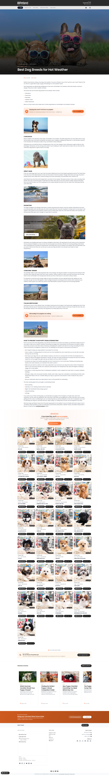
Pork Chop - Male (61, 502)
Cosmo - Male (79, 474)
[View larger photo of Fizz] (52, 483)
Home (18, 64)
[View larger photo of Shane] (52, 429)
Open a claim (87, 736)
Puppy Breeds (53, 7)
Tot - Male (22, 529)
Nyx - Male (41, 584)
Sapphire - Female (61, 529)
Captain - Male (60, 474)
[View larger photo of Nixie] (90, 511)
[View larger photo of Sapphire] (71, 511)
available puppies (40, 406)
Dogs (25, 66)
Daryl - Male (59, 447)
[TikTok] (24, 763)
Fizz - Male (41, 502)
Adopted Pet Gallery (44, 7)
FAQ (50, 736)
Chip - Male (59, 611)
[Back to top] (90, 725)
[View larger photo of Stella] (52, 456)
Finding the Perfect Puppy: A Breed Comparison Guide (47, 688)
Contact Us (51, 739)
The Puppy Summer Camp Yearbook (91, 687)
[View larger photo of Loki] (71, 538)
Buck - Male (41, 611)
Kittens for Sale (52, 734)
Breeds (22, 66)
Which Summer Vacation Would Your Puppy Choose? (27, 688)
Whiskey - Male (23, 474)
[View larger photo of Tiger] (90, 565)
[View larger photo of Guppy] (52, 538)
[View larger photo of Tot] (34, 511)
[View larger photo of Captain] (71, 456)
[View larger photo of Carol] (34, 429)
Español (51, 740)
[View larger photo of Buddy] (34, 483)
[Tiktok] (83, 741)
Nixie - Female (78, 529)
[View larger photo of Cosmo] (90, 456)
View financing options (75, 717)
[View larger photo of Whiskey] (34, 456)
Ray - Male (22, 556)
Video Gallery (35, 7)
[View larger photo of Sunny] (52, 511)
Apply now (87, 717)
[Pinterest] (29, 763)
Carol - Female (23, 447)
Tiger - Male (78, 584)
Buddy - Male (23, 502)
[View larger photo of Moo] (34, 593)
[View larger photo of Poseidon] (71, 565)
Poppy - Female (79, 611)
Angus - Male (22, 584)
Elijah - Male (22, 638)
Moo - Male (22, 611)
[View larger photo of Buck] (52, 593)
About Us (51, 737)
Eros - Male (78, 556)
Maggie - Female (79, 447)
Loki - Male (59, 556)
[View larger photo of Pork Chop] (71, 483)
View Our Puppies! (31, 234)
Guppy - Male (41, 556)
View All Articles (86, 665)
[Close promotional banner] (83, 217)
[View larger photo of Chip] (71, 593)
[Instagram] (22, 763)
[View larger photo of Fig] (90, 483)
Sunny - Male (41, 529)
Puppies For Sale (28, 7)
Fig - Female (78, 502)
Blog (21, 64)
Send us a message (86, 734)
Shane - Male (41, 447)
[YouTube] (27, 763)
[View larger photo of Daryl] (71, 429)
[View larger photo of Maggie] (90, 429)
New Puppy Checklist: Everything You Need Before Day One (70, 688)
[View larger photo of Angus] (34, 565)
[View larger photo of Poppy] (90, 593)
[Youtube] (85, 741)
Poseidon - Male (60, 584)
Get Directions (23, 741)
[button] (22, 429)
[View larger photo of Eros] (90, 538)
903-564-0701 (87, 732)
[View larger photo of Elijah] (34, 620)
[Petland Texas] (22, 3)
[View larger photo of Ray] (34, 538)
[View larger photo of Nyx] (52, 565)
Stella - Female (42, 474)
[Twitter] (31, 763)
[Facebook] (20, 763)
